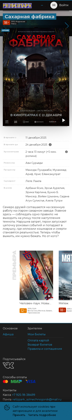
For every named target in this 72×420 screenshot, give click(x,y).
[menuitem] (42, 5)
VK (8, 365)
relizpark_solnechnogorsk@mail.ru (37, 399)
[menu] (40, 5)
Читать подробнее (42, 415)
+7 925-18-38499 (23, 394)
